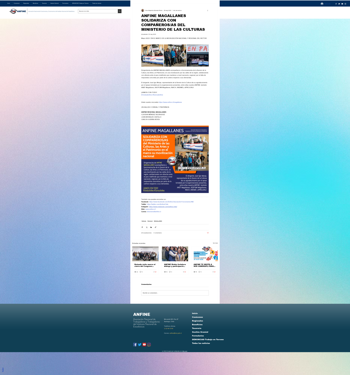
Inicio (195, 313)
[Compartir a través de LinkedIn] (151, 227)
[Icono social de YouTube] (144, 344)
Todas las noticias (201, 343)
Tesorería (196, 328)
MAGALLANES (158, 221)
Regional (150, 221)
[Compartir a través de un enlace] (155, 227)
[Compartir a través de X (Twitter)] (146, 227)
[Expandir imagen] (152, 55)
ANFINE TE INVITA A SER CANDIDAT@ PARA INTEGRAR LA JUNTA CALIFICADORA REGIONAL (204, 265)
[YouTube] (342, 4)
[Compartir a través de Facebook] (142, 227)
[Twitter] (339, 4)
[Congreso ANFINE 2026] (145, 253)
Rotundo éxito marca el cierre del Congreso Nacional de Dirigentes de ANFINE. (144, 265)
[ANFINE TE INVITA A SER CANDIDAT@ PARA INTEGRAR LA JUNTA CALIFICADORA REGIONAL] (204, 253)
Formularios (198, 336)
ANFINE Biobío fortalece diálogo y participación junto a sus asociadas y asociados (175, 265)
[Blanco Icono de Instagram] (345, 4)
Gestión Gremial (200, 332)
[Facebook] (336, 4)
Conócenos (197, 317)
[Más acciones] (208, 10)
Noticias (144, 221)
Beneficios (197, 325)
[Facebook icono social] (135, 344)
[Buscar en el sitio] (119, 11)
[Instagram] (149, 344)
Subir (3, 369)
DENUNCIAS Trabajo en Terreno (208, 339)
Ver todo (215, 243)
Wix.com (184, 351)
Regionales (197, 321)
